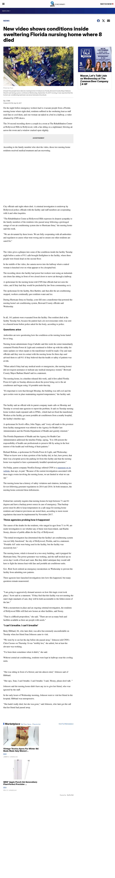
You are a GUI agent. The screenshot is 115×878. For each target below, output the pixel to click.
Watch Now (106, 4)
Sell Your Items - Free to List (30, 724)
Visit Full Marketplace (66, 724)
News (6, 21)
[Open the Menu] (3, 4)
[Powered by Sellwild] (70, 795)
